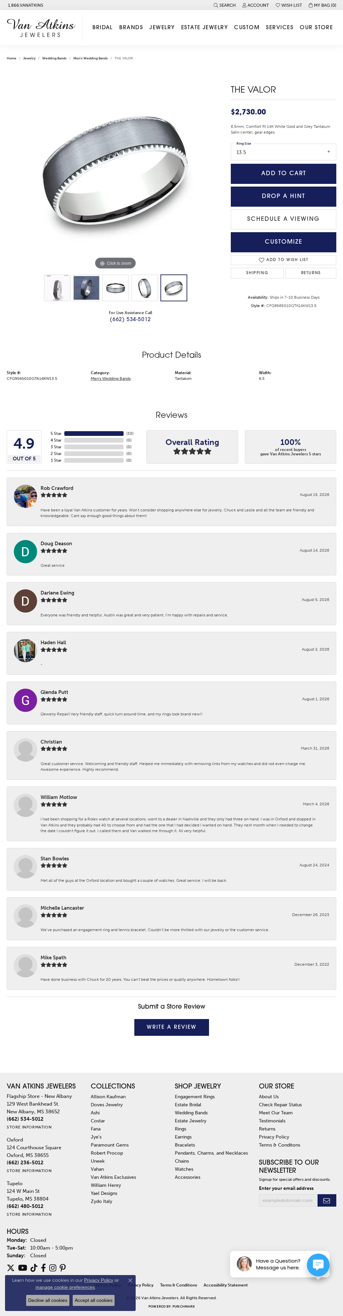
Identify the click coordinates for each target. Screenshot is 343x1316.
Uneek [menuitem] (98, 1161)
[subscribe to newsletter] (327, 1200)
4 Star (56, 440)
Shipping (257, 273)
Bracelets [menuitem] (185, 1145)
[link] (25, 5)
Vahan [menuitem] (97, 1169)
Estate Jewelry (204, 28)
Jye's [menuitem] (96, 1137)
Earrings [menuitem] (183, 1137)
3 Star (56, 447)
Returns (311, 273)
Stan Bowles (55, 859)
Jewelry (162, 28)
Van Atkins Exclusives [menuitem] (113, 1177)
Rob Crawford (57, 488)
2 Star (56, 453)
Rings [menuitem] (180, 1129)
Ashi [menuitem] (95, 1113)
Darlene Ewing (57, 593)
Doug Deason (56, 544)
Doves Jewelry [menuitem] (107, 1105)
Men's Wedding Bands (90, 58)
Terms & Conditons (279, 1145)
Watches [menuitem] (184, 1169)
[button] (225, 5)
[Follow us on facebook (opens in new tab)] (43, 1268)
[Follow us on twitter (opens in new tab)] (11, 1268)
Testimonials (272, 1121)
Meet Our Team (276, 1113)
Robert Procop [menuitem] (107, 1153)
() (130, 433)
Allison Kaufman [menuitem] (108, 1097)
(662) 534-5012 (130, 319)
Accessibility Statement (226, 1285)
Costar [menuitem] (98, 1121)
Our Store (316, 28)
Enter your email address (286, 1188)
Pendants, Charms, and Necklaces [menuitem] (211, 1153)
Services (279, 28)
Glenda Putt (54, 692)
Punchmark (184, 1307)
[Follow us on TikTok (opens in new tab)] (34, 1268)
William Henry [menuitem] (106, 1185)
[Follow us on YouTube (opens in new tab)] (22, 1268)
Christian (51, 742)
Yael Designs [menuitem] (104, 1193)
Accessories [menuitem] (187, 1177)
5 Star (56, 433)
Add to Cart (283, 173)
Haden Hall (53, 643)
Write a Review (172, 1027)
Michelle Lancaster (62, 908)
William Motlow (59, 797)
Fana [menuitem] (95, 1129)
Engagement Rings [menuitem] (195, 1097)
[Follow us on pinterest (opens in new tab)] (63, 1268)
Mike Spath (53, 958)
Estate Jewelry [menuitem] (190, 1121)
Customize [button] (283, 242)
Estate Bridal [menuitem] (188, 1105)
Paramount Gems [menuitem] (110, 1145)
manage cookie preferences (65, 1287)
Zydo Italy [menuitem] (101, 1201)
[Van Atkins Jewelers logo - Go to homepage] (43, 28)
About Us (269, 1097)
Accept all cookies (94, 1300)
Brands (131, 28)
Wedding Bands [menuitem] (191, 1113)
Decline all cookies (47, 1300)
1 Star (56, 460)
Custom (247, 28)
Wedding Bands (54, 58)
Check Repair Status (280, 1105)
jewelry (29, 58)
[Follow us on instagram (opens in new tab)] (52, 1268)
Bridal (102, 28)
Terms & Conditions (178, 1285)
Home (11, 58)
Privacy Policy (274, 1137)
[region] (115, 170)
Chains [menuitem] (182, 1161)
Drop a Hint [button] (283, 196)
